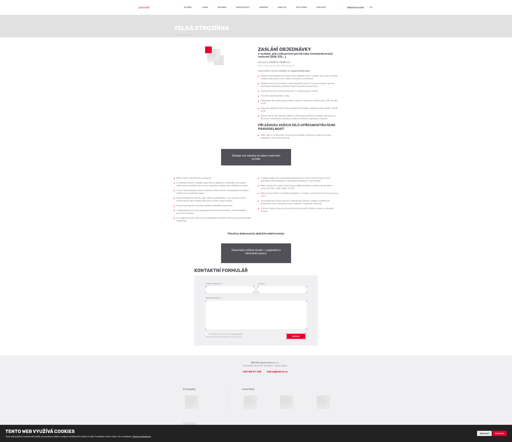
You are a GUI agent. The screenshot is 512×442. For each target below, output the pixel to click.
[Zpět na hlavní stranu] (151, 7)
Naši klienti (243, 7)
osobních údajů (236, 334)
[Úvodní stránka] (175, 35)
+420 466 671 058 (251, 371)
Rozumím (499, 433)
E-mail (261, 283)
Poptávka (301, 7)
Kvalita (282, 7)
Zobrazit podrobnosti (141, 436)
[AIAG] (323, 402)
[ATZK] (287, 402)
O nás (205, 7)
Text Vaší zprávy (214, 298)
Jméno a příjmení (214, 283)
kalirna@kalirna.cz (277, 371)
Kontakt (321, 7)
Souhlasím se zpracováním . (225, 334)
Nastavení (484, 433)
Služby (188, 7)
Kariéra (263, 7)
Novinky (222, 7)
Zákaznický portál (355, 7)
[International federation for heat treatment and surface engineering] (250, 402)
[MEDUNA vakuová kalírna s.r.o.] (214, 55)
